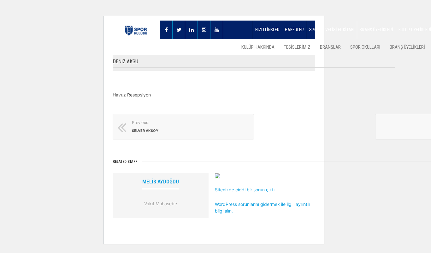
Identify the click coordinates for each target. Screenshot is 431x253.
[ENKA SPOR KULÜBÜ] (136, 30)
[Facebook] (166, 30)
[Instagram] (204, 30)
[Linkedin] (191, 30)
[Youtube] (216, 30)
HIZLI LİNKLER (267, 29)
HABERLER (294, 29)
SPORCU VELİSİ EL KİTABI (331, 29)
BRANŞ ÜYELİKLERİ (376, 29)
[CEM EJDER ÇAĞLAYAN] (263, 175)
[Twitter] (179, 30)
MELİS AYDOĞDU (160, 181)
